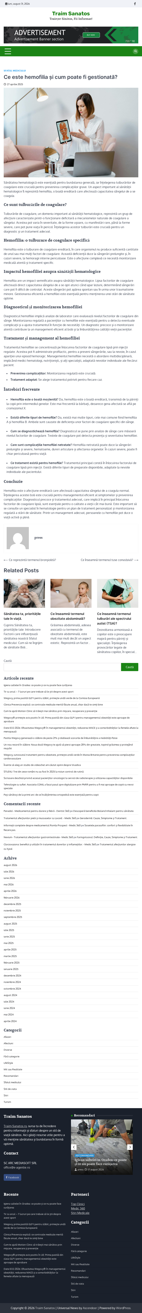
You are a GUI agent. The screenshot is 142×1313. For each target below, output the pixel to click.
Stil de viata (10, 1088)
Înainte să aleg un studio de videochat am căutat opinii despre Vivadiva (42, 764)
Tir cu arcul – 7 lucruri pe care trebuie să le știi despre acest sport (39, 691)
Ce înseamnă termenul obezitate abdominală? (67, 616)
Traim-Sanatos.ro (15, 1126)
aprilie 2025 (10, 949)
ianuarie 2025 (11, 969)
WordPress (123, 1308)
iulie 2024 (9, 1001)
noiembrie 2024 (12, 981)
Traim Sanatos (71, 13)
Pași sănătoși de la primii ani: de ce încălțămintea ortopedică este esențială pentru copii (51, 794)
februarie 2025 (11, 962)
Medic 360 (78, 1208)
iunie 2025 (9, 936)
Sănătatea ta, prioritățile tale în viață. (22, 616)
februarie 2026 (12, 897)
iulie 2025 (9, 930)
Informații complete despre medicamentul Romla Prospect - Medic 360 (42, 825)
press (81, 1169)
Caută (8, 661)
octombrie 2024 (12, 988)
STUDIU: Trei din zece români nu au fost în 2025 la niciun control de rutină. (44, 771)
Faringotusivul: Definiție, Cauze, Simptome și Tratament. (107, 837)
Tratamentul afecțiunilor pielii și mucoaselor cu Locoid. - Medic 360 (40, 818)
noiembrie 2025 (12, 910)
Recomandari (11, 1075)
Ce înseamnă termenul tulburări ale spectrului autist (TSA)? (114, 618)
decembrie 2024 (12, 975)
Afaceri (7, 1036)
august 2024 (10, 995)
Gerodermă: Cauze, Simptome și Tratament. (103, 818)
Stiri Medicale (80, 1213)
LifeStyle (8, 1062)
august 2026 (10, 865)
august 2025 (10, 923)
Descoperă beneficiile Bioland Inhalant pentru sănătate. (103, 810)
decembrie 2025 (12, 904)
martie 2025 (10, 956)
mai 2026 (9, 884)
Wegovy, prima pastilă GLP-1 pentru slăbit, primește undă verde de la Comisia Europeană (52, 698)
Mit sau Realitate (13, 1069)
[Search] (135, 51)
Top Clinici (78, 1204)
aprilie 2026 (10, 890)
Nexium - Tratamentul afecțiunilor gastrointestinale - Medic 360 (38, 837)
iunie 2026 (9, 877)
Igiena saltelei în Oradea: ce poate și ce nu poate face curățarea (38, 685)
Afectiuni (8, 1043)
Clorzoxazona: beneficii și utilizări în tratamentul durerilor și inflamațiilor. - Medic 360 (50, 844)
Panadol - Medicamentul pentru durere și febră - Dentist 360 (36, 810)
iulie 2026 (9, 871)
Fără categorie (11, 1056)
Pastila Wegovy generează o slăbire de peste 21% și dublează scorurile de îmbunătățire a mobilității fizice (60, 737)
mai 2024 (9, 1014)
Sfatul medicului (15, 70)
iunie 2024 (9, 1008)
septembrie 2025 (13, 916)
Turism (7, 1101)
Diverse (8, 1049)
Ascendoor (90, 1308)
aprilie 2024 (10, 1021)
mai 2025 (8, 942)
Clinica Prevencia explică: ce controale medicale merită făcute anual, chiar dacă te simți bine (53, 704)
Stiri (6, 1095)
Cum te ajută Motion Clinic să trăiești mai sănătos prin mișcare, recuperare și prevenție (50, 710)
